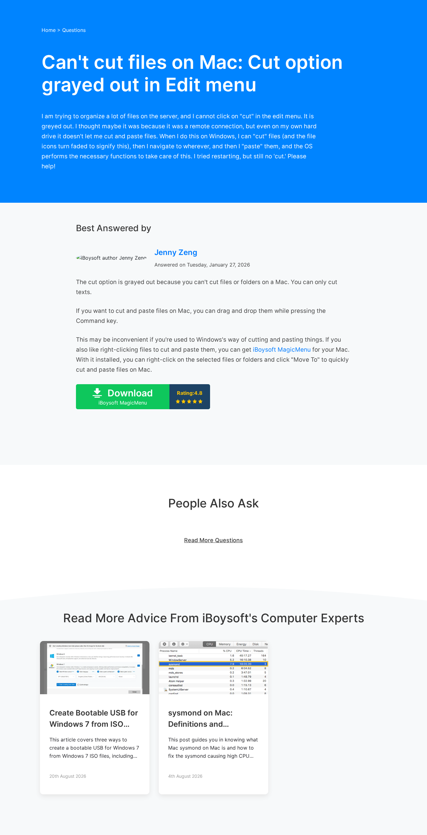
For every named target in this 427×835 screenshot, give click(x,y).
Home (49, 30)
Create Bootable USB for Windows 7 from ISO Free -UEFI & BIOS (93, 724)
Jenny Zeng (175, 252)
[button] (143, 396)
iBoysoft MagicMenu (282, 349)
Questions (74, 30)
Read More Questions (213, 540)
